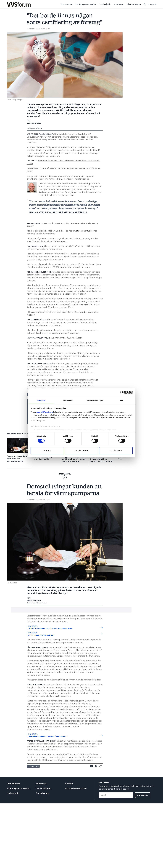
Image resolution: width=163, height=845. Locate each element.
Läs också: (50, 627)
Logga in (152, 4)
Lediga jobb (105, 4)
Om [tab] (121, 400)
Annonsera (118, 4)
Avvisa (47, 451)
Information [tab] (68, 400)
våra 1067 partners (44, 412)
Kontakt (69, 784)
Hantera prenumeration (86, 4)
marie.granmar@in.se (34, 128)
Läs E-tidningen (134, 4)
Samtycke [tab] (41, 400)
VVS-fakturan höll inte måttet (66, 338)
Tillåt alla (116, 451)
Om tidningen (42, 793)
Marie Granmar (34, 123)
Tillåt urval (81, 451)
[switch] (68, 441)
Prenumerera (66, 4)
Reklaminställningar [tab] (95, 400)
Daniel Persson (34, 600)
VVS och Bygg (33, 766)
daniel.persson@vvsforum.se (37, 603)
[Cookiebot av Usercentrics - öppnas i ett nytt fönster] (122, 392)
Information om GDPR (76, 788)
